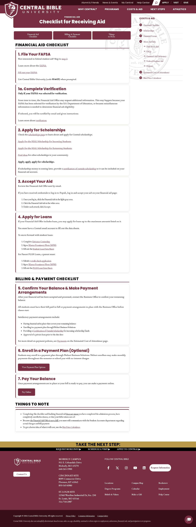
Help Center (143, 2)
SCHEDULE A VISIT (98, 449)
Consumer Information (86, 516)
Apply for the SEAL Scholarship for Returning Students (45, 148)
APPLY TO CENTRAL (127, 449)
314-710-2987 (65, 501)
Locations (109, 483)
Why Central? (87, 9)
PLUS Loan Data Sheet (42, 268)
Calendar (136, 488)
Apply (165, 2)
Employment (164, 488)
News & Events (110, 2)
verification (41, 120)
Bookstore (163, 483)
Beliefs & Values (112, 494)
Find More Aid (153, 46)
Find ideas (23, 154)
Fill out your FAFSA (27, 72)
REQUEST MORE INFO (67, 449)
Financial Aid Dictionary (157, 56)
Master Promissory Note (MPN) (42, 245)
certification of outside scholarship (79, 168)
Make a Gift (137, 494)
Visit (176, 2)
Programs (112, 9)
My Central (127, 2)
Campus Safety (102, 516)
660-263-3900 (65, 468)
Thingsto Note (111, 35)
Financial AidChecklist (33, 35)
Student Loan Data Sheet (43, 249)
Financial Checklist (151, 25)
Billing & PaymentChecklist (72, 35)
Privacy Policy (70, 516)
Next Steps (158, 9)
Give (185, 2)
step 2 (64, 58)
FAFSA (43, 65)
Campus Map (137, 483)
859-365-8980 (65, 485)
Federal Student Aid (155, 61)
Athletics (179, 9)
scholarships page (36, 134)
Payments (62, 340)
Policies (150, 66)
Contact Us (22, 474)
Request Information (160, 467)
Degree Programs (112, 488)
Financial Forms (150, 36)
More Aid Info (150, 41)
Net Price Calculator (152, 78)
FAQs (149, 51)
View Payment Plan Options (33, 367)
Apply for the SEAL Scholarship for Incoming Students (44, 141)
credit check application (41, 260)
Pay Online (26, 392)
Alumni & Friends (90, 2)
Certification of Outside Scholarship (48, 330)
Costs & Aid (135, 9)
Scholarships (149, 30)
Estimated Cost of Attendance (156, 72)
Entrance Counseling (41, 241)
